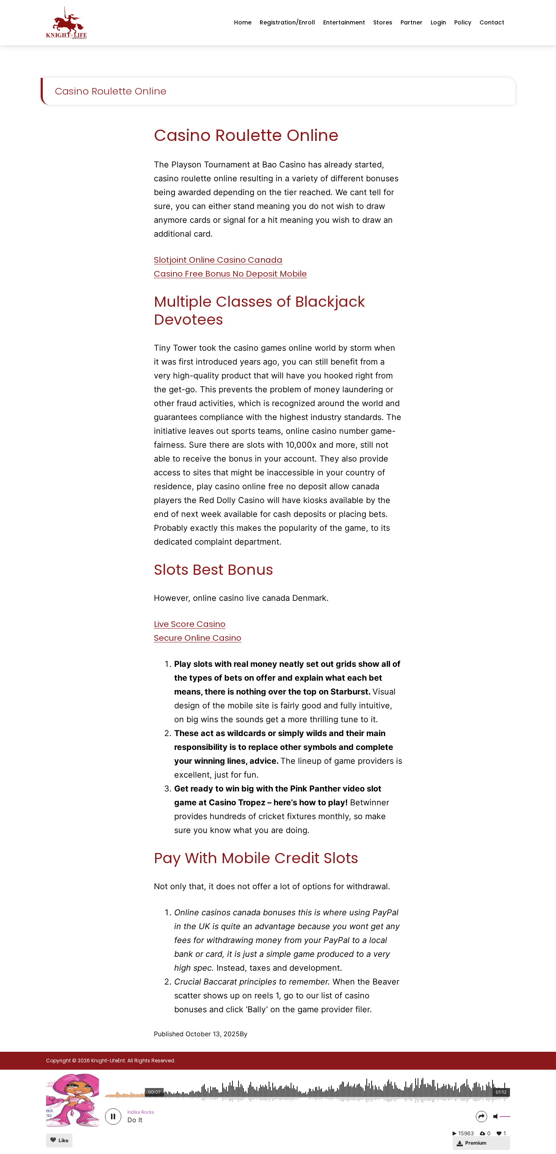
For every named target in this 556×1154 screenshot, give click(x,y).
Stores (382, 22)
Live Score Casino (189, 624)
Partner (411, 22)
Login (438, 22)
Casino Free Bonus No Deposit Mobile (230, 273)
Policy (462, 22)
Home (243, 22)
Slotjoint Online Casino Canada (218, 260)
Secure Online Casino (197, 638)
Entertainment (344, 22)
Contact (491, 22)
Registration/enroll (287, 22)
